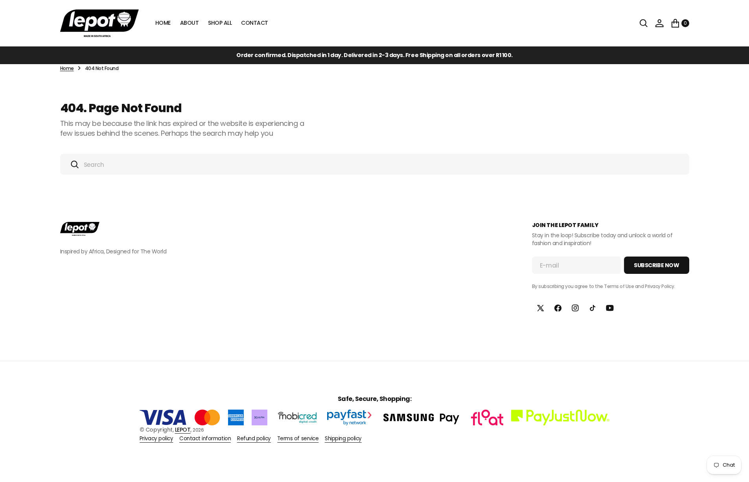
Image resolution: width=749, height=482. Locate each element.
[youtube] (609, 308)
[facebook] (558, 308)
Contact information (205, 438)
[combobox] (374, 164)
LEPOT (183, 430)
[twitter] (540, 308)
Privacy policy (156, 438)
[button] (659, 23)
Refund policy (254, 438)
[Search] (643, 23)
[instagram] (575, 308)
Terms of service (297, 438)
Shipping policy (343, 438)
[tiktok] (592, 308)
